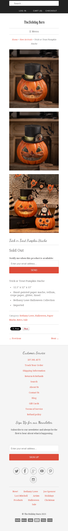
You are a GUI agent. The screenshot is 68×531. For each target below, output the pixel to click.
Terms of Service (34, 409)
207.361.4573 (34, 360)
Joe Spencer (49, 491)
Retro (19, 320)
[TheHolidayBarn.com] (34, 22)
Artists (36, 496)
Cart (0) (37, 11)
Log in (22, 11)
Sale (25, 320)
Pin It (26, 328)
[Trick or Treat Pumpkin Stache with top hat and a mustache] (34, 79)
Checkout (51, 11)
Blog (34, 398)
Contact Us (34, 392)
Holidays (49, 496)
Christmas (49, 500)
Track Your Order (34, 365)
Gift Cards (34, 403)
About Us (34, 387)
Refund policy (34, 414)
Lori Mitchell (21, 496)
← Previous (15, 338)
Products (18, 500)
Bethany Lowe (27, 315)
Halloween (40, 315)
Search (34, 381)
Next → (55, 338)
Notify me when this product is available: (31, 258)
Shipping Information (34, 370)
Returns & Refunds (34, 376)
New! (15, 491)
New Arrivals (26, 39)
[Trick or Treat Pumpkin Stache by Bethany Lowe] (34, 142)
